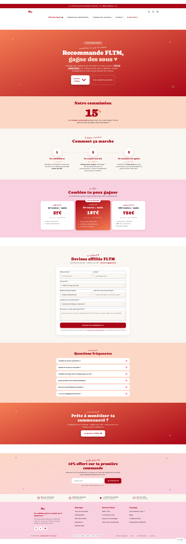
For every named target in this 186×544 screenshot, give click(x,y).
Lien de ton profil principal (104, 290)
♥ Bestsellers (80, 515)
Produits (120, 17)
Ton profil (64, 281)
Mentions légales (121, 536)
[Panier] (157, 12)
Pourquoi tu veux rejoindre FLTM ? (73, 309)
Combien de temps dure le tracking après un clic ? (92, 374)
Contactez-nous (108, 515)
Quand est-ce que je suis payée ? (92, 367)
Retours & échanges (110, 519)
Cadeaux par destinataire (78, 17)
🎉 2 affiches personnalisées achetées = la (93, 6)
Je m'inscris (112, 481)
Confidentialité (141, 536)
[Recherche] (149, 12)
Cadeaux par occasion (102, 17)
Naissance (79, 522)
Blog (131, 515)
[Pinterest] (45, 528)
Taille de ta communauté (70, 300)
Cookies (152, 536)
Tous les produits (81, 511)
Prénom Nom (65, 272)
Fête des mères (81, 519)
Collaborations (135, 519)
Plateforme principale (68, 290)
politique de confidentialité (95, 330)
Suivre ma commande (110, 522)
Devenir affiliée (77, 80)
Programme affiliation (137, 522)
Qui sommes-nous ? (137, 511)
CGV (132, 536)
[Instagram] (36, 528)
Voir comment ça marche (102, 80)
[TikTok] (41, 528)
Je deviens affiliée (91, 433)
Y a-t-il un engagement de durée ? (92, 394)
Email (96, 272)
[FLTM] (30, 12)
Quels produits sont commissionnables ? (92, 381)
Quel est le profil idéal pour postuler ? (92, 387)
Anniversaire (79, 526)
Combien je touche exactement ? (92, 361)
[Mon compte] (153, 12)
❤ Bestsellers (132, 17)
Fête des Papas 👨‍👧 (55, 17)
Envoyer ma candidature (91, 325)
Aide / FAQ (106, 511)
